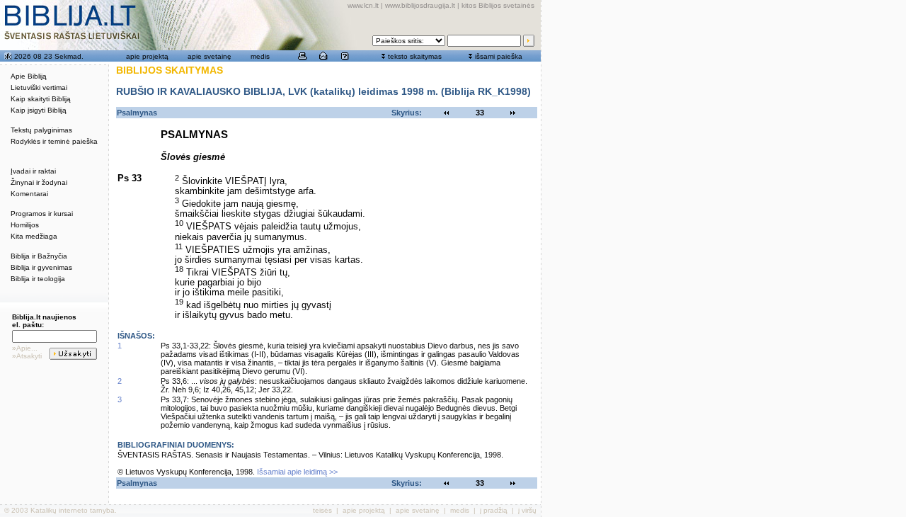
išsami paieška (498, 56)
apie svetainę (209, 56)
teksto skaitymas (415, 56)
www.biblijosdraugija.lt (420, 5)
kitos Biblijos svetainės (497, 5)
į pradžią (494, 510)
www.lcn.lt (363, 5)
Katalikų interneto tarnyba (72, 510)
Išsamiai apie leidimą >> (297, 471)
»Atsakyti (27, 356)
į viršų (527, 510)
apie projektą (147, 56)
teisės (322, 510)
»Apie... (25, 348)
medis (260, 56)
